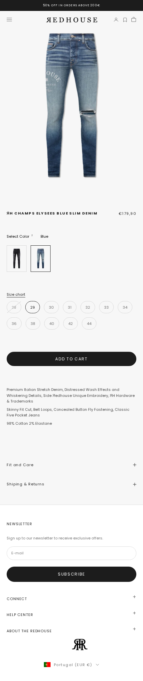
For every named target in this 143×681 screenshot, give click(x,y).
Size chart (16, 294)
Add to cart (71, 359)
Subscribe (71, 574)
